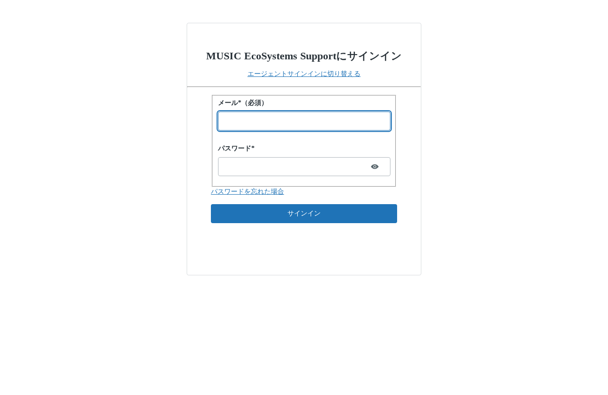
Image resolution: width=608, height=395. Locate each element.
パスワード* (236, 148)
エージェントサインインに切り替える (304, 73)
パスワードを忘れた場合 (247, 191)
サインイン (304, 213)
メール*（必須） (243, 102)
